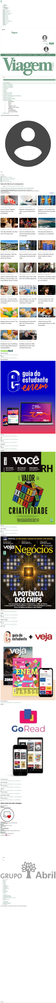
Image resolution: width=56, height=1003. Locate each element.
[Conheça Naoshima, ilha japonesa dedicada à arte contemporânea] (28, 186)
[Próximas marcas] (1, 27)
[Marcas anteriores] (1, 3)
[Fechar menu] (10, 115)
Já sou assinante (6, 82)
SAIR (47, 44)
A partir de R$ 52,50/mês (11, 702)
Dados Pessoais (11, 179)
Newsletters (10, 181)
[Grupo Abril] (1, 1)
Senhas (8, 180)
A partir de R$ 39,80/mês (11, 799)
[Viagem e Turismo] (14, 34)
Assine (51, 43)
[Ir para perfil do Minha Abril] (28, 173)
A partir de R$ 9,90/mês (9, 442)
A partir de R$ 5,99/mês (9, 624)
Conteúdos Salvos (12, 178)
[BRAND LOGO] (28, 75)
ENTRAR (46, 43)
